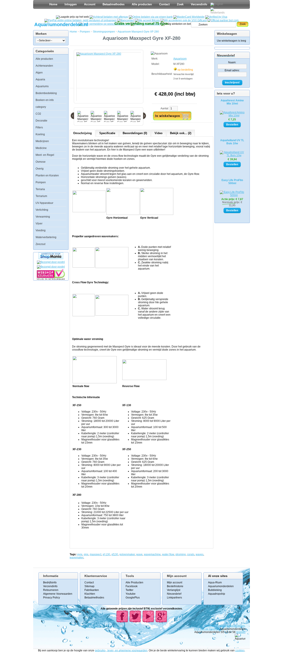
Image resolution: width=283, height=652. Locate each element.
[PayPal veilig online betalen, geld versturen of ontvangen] (80, 20)
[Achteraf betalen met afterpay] (109, 16)
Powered (210, 625)
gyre (79, 554)
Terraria (40, 189)
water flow (168, 554)
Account (89, 4)
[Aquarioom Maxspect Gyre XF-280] (109, 78)
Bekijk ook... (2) (180, 133)
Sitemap (89, 586)
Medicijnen (42, 141)
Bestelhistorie (175, 586)
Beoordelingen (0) (135, 133)
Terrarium (41, 196)
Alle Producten (134, 582)
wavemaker (76, 557)
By (217, 625)
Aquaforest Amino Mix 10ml (232, 102)
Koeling (40, 134)
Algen (39, 72)
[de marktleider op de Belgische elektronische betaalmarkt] (125, 20)
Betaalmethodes (113, 4)
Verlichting (42, 209)
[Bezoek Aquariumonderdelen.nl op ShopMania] (50, 258)
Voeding (41, 230)
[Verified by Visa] (216, 16)
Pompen (41, 182)
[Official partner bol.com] (223, 20)
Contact (164, 4)
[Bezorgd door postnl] (51, 262)
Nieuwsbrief (174, 593)
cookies (240, 650)
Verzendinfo (199, 4)
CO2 (38, 113)
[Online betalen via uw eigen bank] (151, 16)
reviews (240, 632)
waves (199, 554)
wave (139, 554)
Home (53, 4)
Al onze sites (218, 576)
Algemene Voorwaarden (57, 593)
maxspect (95, 554)
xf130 (114, 554)
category (41, 106)
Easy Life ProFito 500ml (232, 182)
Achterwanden (44, 65)
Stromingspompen (104, 31)
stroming (180, 554)
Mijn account (174, 582)
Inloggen (71, 4)
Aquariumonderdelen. (232, 625)
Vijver (39, 223)
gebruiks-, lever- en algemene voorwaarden (121, 650)
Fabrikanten (91, 590)
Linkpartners (174, 597)
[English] (216, 4)
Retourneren (50, 590)
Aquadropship (216, 593)
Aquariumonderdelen (221, 586)
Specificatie (107, 133)
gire (86, 554)
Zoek (180, 4)
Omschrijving (82, 133)
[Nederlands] (218, 11)
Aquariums (42, 86)
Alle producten (142, 4)
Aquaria (40, 79)
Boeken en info (45, 100)
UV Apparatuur (44, 202)
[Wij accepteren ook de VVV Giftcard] (184, 20)
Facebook (132, 586)
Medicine (41, 148)
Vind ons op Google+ (206, 629)
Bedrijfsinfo (50, 582)
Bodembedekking (46, 93)
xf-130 (106, 554)
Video (159, 133)
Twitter (129, 590)
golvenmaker (127, 554)
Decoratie (41, 120)
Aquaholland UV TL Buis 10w (232, 142)
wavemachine (152, 554)
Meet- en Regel (45, 154)
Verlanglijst (173, 590)
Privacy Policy (51, 597)
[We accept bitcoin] (147, 20)
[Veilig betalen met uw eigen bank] (51, 266)
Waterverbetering (46, 237)
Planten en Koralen (47, 175)
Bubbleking (215, 590)
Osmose (41, 161)
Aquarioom (180, 58)
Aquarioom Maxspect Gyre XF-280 (138, 31)
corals (190, 554)
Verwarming (43, 216)
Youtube (131, 593)
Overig (40, 168)
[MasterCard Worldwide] (189, 16)
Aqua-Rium (215, 582)
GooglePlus (133, 597)
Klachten (89, 593)
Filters (39, 127)
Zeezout (40, 244)
